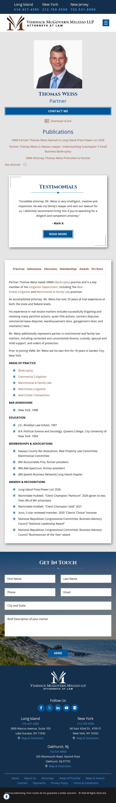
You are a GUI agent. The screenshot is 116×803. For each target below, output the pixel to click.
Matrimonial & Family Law (53, 292)
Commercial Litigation (32, 376)
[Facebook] (41, 708)
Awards (84, 269)
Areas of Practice (69, 778)
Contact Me (58, 111)
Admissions (34, 269)
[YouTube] (66, 708)
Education (50, 269)
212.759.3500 (55, 9)
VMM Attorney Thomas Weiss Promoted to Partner (58, 158)
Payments (39, 783)
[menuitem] (15, 778)
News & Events (95, 778)
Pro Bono (97, 269)
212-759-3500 (85, 723)
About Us (30, 778)
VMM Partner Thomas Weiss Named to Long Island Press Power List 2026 (58, 140)
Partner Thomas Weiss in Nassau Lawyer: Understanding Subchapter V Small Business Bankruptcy (58, 149)
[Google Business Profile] (75, 708)
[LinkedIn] (58, 708)
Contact (23, 783)
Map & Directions (33, 738)
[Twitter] (49, 708)
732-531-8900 (58, 751)
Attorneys (48, 778)
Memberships (68, 269)
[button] (6, 796)
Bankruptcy (62, 282)
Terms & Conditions (85, 783)
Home (15, 778)
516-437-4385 (30, 723)
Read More (58, 234)
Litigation (24, 292)
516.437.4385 (26, 9)
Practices (18, 269)
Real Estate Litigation (32, 389)
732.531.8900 (83, 9)
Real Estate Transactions (34, 395)
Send (58, 653)
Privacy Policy (59, 783)
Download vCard (61, 121)
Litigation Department (43, 287)
